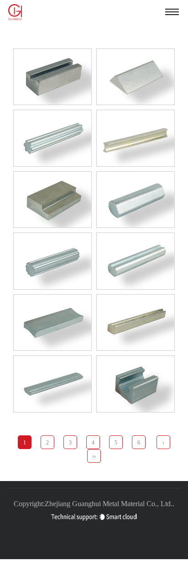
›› (94, 456)
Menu (172, 11)
